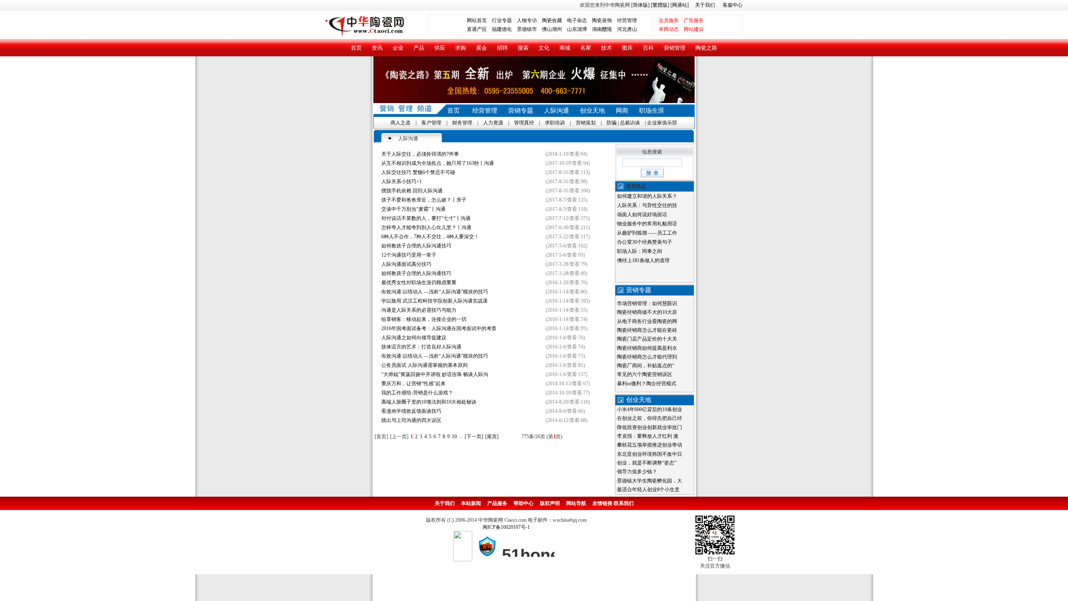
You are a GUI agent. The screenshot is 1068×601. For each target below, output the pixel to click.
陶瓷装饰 (602, 20)
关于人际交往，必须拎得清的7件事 (420, 154)
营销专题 (520, 110)
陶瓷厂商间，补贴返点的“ (645, 366)
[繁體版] (659, 5)
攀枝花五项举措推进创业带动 (649, 445)
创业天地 (592, 110)
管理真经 (524, 123)
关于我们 (705, 5)
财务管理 (462, 123)
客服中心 (733, 5)
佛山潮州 (552, 29)
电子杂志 (577, 20)
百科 (648, 48)
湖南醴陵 (602, 29)
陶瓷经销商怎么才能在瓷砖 (647, 330)
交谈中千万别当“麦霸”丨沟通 (413, 209)
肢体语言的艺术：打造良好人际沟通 (421, 347)
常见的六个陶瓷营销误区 (644, 374)
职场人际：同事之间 (639, 251)
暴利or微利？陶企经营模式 (646, 383)
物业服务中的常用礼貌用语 (647, 224)
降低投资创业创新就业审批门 (649, 427)
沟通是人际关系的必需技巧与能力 (418, 310)
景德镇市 (527, 29)
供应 (439, 48)
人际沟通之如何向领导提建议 (413, 338)
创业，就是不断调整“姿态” (646, 463)
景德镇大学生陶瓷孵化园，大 (649, 481)
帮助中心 (524, 503)
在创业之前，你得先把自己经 (649, 418)
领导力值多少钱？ (637, 472)
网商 (622, 110)
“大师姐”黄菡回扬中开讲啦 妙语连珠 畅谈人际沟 (434, 374)
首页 (356, 48)
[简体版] (640, 5)
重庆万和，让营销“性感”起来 (413, 383)
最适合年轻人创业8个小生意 (648, 489)
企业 (398, 48)
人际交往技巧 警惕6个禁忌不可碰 (418, 172)
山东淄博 (577, 29)
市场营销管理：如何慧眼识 (647, 303)
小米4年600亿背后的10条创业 (649, 409)
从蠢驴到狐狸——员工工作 (647, 233)
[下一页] (474, 436)
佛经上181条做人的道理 (643, 260)
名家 (585, 48)
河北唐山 (627, 29)
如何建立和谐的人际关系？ (647, 196)
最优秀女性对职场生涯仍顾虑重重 (418, 282)
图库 (627, 48)
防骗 (612, 123)
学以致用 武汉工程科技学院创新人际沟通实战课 (434, 301)
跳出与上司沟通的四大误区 (411, 420)
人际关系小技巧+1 (401, 181)
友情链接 (602, 503)
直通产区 (479, 29)
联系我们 (624, 503)
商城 (564, 48)
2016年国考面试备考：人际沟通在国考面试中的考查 (438, 328)
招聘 (502, 48)
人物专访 (527, 20)
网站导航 (576, 503)
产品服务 (497, 503)
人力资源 (493, 123)
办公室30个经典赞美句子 (644, 242)
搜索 (523, 48)
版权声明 (550, 503)
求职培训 (555, 123)
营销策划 (586, 123)
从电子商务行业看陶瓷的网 (647, 321)
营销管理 (674, 48)
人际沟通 (556, 110)
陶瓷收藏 (552, 20)
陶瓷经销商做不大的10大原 (647, 312)
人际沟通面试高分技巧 (406, 264)
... (461, 436)
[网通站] (679, 5)
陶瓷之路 (706, 48)
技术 (606, 48)
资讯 (377, 48)
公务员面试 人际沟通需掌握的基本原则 (424, 365)
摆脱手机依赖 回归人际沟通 (412, 191)
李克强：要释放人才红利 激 (647, 436)
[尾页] (492, 436)
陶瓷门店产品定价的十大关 (647, 339)
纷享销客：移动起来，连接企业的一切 (423, 319)
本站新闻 (471, 503)
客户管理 (431, 123)
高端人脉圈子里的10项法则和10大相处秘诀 (428, 402)
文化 (544, 48)
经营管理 (627, 20)
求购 (460, 48)
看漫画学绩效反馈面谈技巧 (411, 411)
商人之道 (400, 123)
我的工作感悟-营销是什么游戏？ (417, 393)
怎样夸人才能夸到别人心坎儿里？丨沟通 (426, 227)
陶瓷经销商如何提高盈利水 (647, 348)
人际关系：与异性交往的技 (647, 205)
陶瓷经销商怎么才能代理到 (647, 357)
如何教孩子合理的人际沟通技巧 (416, 246)
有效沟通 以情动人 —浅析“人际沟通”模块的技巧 (434, 292)
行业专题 (502, 20)
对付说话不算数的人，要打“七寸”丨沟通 (426, 218)
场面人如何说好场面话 (642, 214)
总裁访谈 (630, 123)
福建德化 (502, 29)
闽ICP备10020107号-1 (506, 527)
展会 (481, 48)
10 (454, 436)
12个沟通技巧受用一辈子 (408, 255)
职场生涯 (651, 110)
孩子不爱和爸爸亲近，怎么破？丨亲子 (423, 200)
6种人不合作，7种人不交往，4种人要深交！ (430, 237)
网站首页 (477, 20)
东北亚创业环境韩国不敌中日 (649, 454)
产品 (418, 48)
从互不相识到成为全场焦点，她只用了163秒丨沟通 (437, 163)
